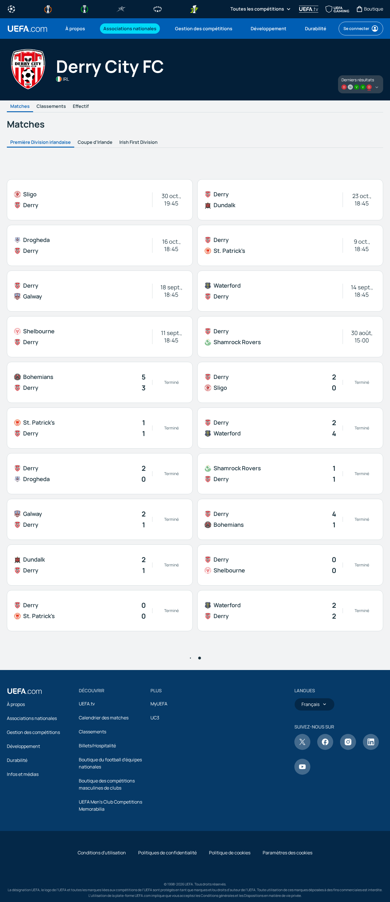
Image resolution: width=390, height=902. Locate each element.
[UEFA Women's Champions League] (157, 8)
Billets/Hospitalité (97, 745)
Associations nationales (32, 718)
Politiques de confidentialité (167, 852)
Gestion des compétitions (33, 732)
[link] (75, 28)
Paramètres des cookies (287, 852)
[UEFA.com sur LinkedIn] (371, 748)
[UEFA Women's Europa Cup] (194, 8)
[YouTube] (302, 773)
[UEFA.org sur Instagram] (348, 748)
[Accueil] (24, 691)
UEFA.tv (87, 704)
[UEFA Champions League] (11, 8)
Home (27, 28)
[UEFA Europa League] (48, 8)
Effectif (81, 106)
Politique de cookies (229, 852)
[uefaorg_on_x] (302, 748)
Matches (20, 106)
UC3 (154, 718)
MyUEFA (158, 704)
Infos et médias (23, 774)
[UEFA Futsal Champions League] (121, 8)
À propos (16, 704)
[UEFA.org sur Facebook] (325, 748)
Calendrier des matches (103, 718)
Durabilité (17, 760)
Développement (23, 746)
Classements (51, 106)
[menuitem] (77, 28)
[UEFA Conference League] (84, 8)
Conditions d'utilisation (102, 852)
